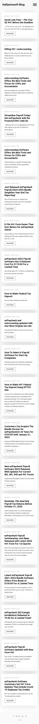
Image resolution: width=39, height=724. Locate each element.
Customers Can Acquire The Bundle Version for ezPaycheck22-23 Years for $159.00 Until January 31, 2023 (18, 432)
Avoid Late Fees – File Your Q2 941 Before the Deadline (18, 21)
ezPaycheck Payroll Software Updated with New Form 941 (18, 650)
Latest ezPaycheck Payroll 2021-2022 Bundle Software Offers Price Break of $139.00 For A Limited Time (19, 579)
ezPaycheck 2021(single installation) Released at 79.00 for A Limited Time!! (17, 615)
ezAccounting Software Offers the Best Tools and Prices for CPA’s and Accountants (17, 82)
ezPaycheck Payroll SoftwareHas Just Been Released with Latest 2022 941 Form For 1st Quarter (18, 539)
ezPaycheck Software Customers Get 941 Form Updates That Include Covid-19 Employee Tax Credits (19, 685)
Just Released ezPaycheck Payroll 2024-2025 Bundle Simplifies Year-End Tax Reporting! (18, 191)
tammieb (8, 316)
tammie (8, 16)
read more (10, 33)
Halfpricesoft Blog (13, 4)
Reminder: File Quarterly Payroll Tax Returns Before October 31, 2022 (18, 504)
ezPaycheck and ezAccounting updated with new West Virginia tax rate (18, 323)
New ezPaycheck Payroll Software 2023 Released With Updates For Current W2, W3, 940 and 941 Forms (19, 470)
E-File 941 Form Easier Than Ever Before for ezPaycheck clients (19, 227)
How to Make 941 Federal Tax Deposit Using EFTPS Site (17, 387)
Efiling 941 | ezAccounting (17, 49)
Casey (7, 220)
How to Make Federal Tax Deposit (17, 295)
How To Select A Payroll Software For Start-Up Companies (16, 355)
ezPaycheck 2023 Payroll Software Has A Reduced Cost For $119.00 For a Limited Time (17, 263)
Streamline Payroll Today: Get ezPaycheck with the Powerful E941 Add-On (17, 118)
